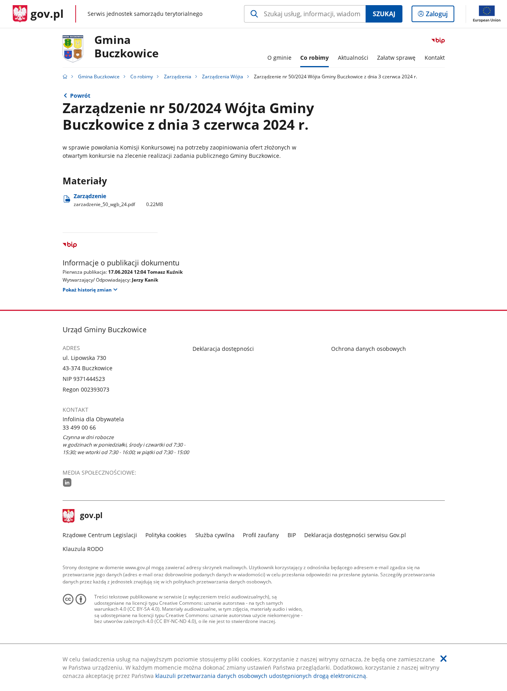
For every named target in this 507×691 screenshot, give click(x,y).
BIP (292, 535)
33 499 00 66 (79, 427)
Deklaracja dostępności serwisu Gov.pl (355, 535)
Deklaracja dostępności (223, 348)
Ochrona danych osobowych (368, 348)
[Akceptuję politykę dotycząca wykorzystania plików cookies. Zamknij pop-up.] (443, 658)
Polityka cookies (166, 535)
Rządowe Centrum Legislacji (100, 535)
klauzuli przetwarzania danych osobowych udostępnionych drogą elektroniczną (260, 676)
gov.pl (91, 516)
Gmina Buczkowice (126, 47)
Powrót (80, 95)
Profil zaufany (261, 535)
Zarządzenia (177, 76)
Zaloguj (439, 15)
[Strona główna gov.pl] (65, 76)
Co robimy (141, 76)
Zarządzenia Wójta (222, 76)
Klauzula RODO (83, 549)
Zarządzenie (119, 200)
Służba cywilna (214, 535)
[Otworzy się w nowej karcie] (67, 482)
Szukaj (384, 13)
